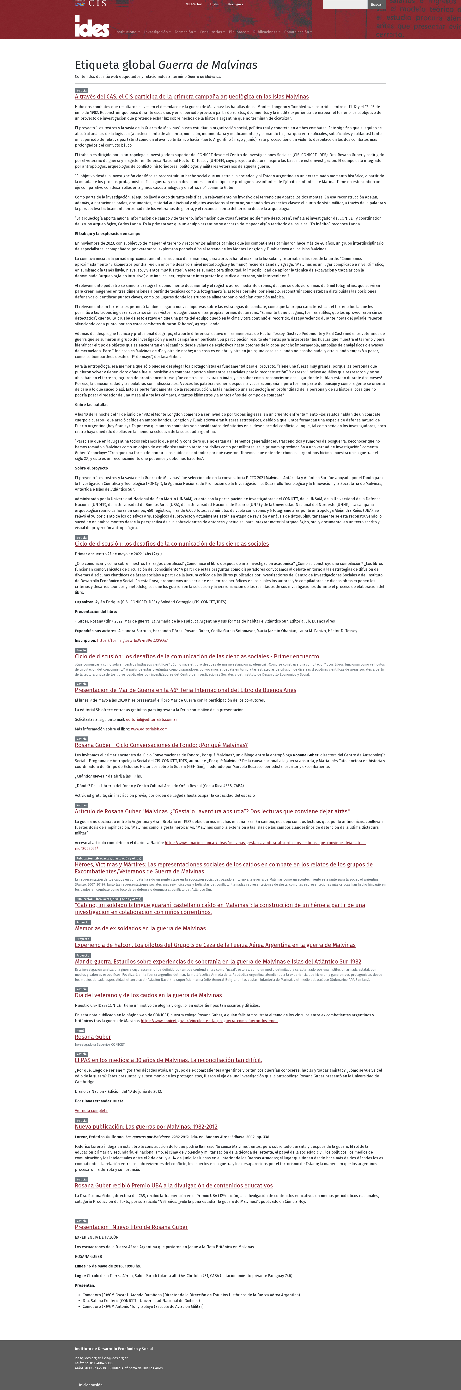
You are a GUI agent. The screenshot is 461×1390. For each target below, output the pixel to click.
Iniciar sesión (91, 1385)
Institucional (126, 32)
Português (235, 4)
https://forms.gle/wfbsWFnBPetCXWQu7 (132, 640)
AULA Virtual (194, 4)
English (215, 4)
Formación (184, 32)
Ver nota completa (91, 1110)
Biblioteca (237, 32)
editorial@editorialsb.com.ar (151, 719)
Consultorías (211, 32)
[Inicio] (92, 26)
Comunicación (296, 32)
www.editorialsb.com (149, 729)
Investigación (156, 32)
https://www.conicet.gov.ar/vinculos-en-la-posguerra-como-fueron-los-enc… (209, 1021)
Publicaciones (265, 32)
